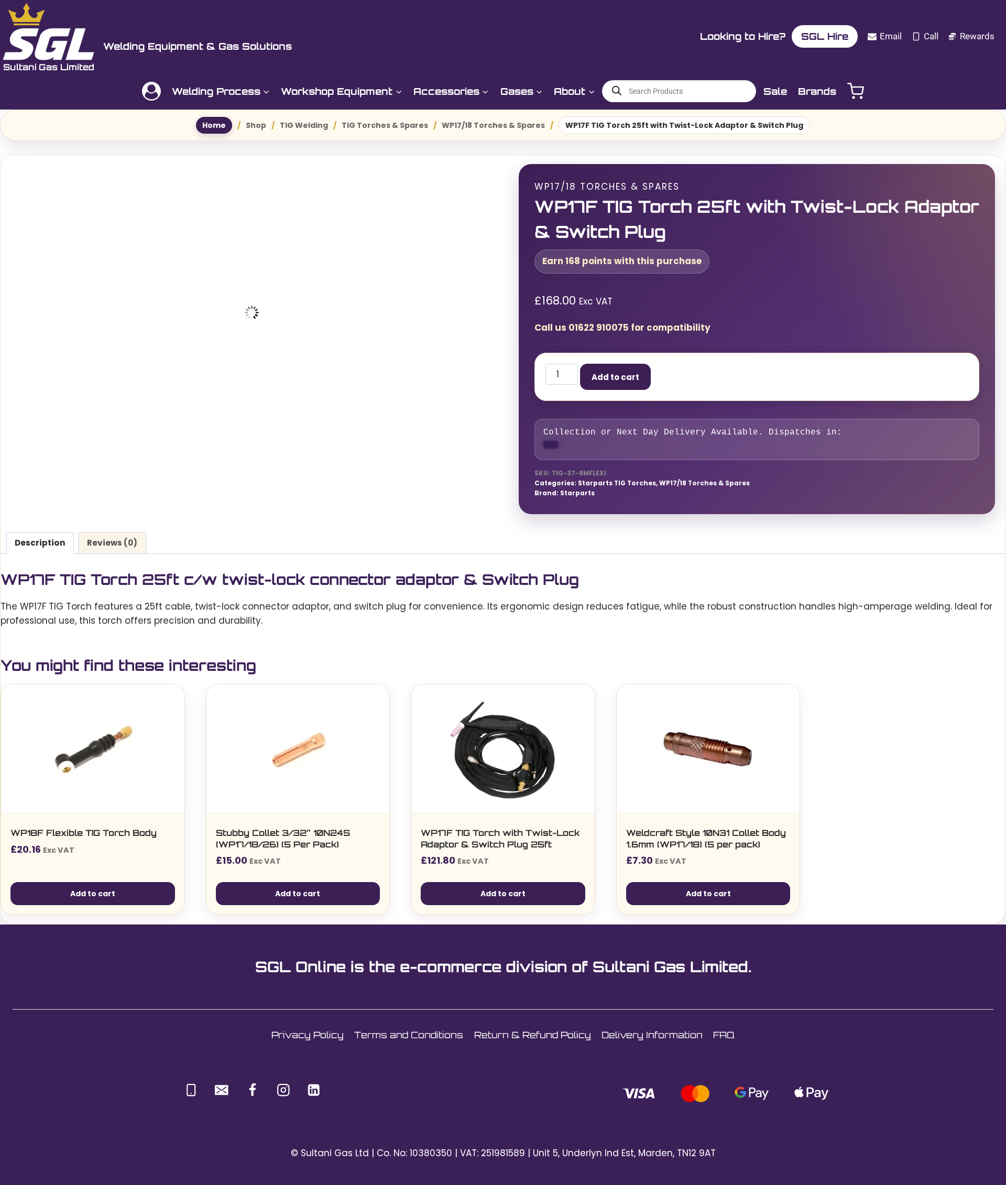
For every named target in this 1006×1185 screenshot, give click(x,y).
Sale (775, 91)
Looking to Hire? (681, 36)
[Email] (222, 1097)
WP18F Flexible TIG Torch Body (83, 840)
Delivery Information (652, 1042)
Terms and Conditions (408, 1042)
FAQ (724, 1042)
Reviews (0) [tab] (112, 550)
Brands (817, 91)
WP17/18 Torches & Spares (607, 186)
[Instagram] (283, 1097)
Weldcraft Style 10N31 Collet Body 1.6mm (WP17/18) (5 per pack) (706, 846)
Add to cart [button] (92, 901)
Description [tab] (40, 550)
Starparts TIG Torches (617, 491)
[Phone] (191, 1097)
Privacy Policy (307, 1042)
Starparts (577, 501)
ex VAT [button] (991, 36)
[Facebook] (252, 1097)
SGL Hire (763, 36)
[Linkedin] (314, 1097)
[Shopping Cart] (855, 91)
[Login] (151, 91)
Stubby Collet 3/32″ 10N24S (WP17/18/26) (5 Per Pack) (283, 846)
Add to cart (652, 377)
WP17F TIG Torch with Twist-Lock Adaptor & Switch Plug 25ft (500, 846)
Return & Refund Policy (532, 1042)
